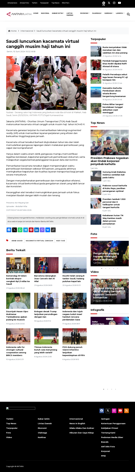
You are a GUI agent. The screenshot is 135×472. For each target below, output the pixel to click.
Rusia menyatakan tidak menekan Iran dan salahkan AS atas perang (115, 50)
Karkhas (108, 13)
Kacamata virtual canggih (39, 241)
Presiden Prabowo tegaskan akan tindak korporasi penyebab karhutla (110, 161)
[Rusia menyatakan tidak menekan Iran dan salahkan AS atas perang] (96, 51)
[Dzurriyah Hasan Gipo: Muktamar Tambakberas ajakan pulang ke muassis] (18, 300)
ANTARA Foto (108, 446)
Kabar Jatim (57, 13)
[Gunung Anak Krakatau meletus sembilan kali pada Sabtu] (96, 176)
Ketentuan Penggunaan (113, 423)
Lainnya (119, 13)
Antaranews (12, 3)
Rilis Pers (65, 3)
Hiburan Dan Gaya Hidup (81, 433)
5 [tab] (117, 268)
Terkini (34, 3)
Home (35, 13)
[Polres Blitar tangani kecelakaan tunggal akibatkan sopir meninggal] (96, 108)
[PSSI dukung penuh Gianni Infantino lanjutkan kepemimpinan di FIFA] (74, 336)
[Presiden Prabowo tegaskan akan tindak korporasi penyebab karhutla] (110, 142)
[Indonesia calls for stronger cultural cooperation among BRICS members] (18, 336)
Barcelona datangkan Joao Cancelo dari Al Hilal (45, 279)
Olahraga (96, 13)
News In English (77, 423)
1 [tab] (101, 268)
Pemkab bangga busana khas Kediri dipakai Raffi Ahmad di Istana (115, 64)
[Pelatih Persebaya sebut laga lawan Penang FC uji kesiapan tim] (96, 78)
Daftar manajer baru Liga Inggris (106, 378)
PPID (103, 456)
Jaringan (105, 419)
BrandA (105, 442)
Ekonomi (84, 13)
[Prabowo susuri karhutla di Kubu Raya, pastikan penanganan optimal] (96, 189)
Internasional (26, 31)
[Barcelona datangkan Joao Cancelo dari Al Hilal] (46, 265)
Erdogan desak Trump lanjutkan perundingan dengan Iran (45, 314)
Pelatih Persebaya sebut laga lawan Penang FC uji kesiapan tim (115, 77)
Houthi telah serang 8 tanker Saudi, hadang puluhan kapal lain (73, 279)
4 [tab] (113, 268)
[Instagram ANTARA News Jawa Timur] (114, 3)
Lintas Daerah (70, 14)
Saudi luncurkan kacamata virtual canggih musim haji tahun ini (66, 31)
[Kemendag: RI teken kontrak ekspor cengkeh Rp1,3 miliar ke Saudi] (18, 265)
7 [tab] (117, 303)
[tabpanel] (110, 253)
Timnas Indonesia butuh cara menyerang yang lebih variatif (45, 350)
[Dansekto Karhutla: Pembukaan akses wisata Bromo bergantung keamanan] (96, 92)
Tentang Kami (108, 433)
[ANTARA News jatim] (19, 14)
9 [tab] (125, 303)
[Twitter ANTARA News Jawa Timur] (109, 3)
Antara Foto (24, 3)
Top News (55, 3)
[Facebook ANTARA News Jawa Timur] (103, 3)
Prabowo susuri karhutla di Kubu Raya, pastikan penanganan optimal (115, 188)
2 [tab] (105, 268)
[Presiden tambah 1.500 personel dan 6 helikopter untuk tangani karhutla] (96, 203)
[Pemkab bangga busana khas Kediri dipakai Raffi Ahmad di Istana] (96, 64)
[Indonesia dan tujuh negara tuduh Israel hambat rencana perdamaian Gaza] (74, 300)
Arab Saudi (17, 241)
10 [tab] (109, 306)
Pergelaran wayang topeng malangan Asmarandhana (106, 256)
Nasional (45, 13)
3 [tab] (109, 268)
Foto (94, 234)
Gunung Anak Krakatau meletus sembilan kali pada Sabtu (114, 175)
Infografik (97, 309)
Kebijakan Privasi (109, 428)
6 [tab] (113, 303)
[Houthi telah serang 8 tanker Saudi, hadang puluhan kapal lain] (74, 265)
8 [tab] (121, 303)
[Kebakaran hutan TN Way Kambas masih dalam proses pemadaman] (96, 219)
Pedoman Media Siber (112, 437)
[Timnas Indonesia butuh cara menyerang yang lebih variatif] (46, 336)
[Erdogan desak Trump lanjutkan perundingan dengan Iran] (46, 300)
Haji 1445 (60, 241)
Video (95, 271)
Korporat (105, 451)
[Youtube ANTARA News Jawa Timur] (119, 3)
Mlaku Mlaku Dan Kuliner (81, 428)
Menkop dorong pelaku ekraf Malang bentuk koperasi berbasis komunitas (108, 293)
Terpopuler (44, 3)
